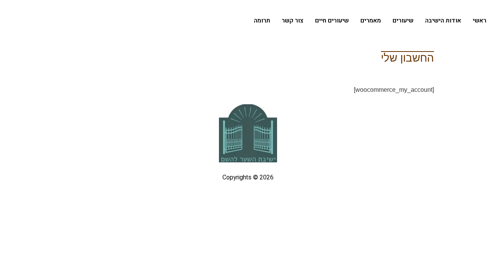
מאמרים (370, 20)
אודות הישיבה (443, 20)
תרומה (262, 20)
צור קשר (292, 20)
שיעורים (403, 20)
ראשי (479, 20)
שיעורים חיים (332, 20)
